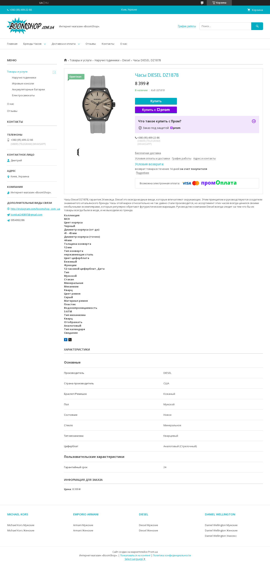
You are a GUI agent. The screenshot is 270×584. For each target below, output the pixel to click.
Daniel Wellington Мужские (221, 525)
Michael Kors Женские (20, 530)
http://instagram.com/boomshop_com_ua (35, 208)
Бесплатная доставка (148, 153)
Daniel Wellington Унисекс (221, 536)
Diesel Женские (148, 530)
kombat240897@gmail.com (26, 214)
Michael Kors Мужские (20, 525)
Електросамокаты (23, 95)
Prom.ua (153, 552)
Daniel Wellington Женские (221, 530)
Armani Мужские (83, 525)
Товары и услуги (81, 60)
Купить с (149, 110)
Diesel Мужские (148, 525)
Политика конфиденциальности (172, 555)
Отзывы (91, 43)
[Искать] (257, 26)
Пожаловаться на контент (135, 555)
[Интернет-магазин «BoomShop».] (31, 33)
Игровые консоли (23, 83)
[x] (70, 340)
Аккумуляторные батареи (28, 89)
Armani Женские (83, 530)
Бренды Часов (32, 43)
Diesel (126, 60)
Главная (12, 43)
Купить (156, 101)
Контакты (108, 43)
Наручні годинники (106, 60)
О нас (123, 43)
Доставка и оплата (64, 43)
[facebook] (65, 340)
